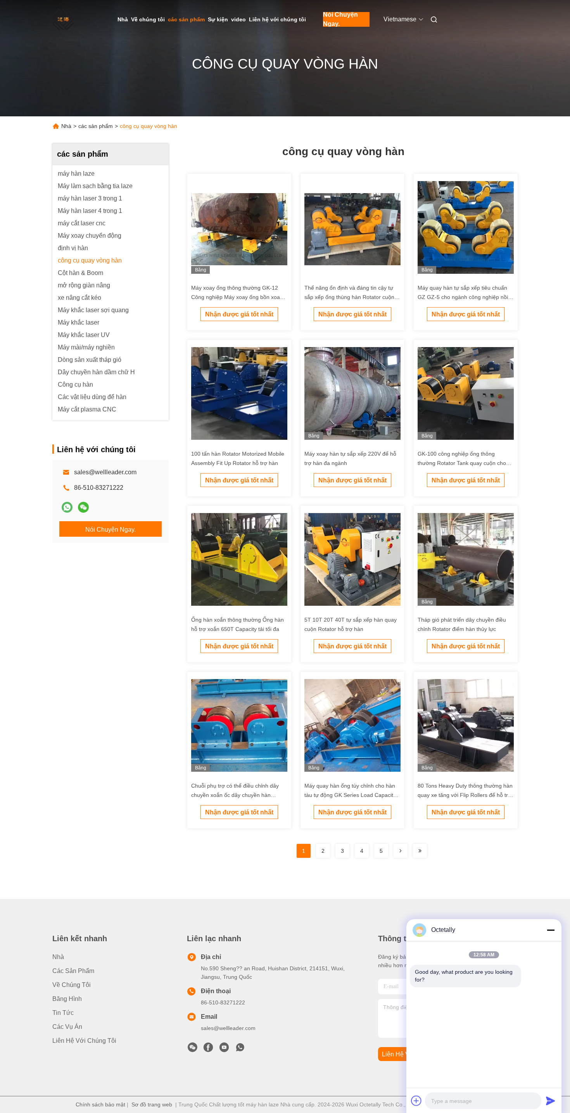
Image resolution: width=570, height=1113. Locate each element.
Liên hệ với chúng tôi (277, 19)
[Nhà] (63, 19)
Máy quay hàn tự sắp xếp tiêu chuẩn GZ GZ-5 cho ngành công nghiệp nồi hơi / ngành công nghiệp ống (463, 297)
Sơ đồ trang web (151, 1104)
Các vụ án (67, 1026)
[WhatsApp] (67, 507)
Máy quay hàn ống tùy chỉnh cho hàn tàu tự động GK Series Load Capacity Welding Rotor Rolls (350, 795)
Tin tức (63, 1012)
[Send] (550, 1100)
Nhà (122, 19)
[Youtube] (224, 1049)
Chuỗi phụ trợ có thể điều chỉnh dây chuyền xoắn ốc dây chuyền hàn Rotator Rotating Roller (235, 795)
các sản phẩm (186, 19)
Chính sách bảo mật (100, 1104)
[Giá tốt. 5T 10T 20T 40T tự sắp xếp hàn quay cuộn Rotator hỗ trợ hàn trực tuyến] (352, 561)
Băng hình (67, 998)
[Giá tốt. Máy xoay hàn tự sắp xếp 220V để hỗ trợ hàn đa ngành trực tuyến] (352, 395)
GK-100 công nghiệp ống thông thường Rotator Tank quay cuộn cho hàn (462, 463)
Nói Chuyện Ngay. (340, 19)
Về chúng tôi (148, 19)
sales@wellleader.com (105, 472)
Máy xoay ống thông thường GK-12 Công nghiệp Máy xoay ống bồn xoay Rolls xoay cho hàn (237, 297)
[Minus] (550, 930)
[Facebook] (208, 1049)
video (238, 19)
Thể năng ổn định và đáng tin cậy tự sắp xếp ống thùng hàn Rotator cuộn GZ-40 (349, 297)
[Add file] (416, 1100)
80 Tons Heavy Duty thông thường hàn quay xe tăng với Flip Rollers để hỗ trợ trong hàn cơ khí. (465, 795)
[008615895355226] (240, 1049)
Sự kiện (218, 19)
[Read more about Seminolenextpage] (401, 851)
